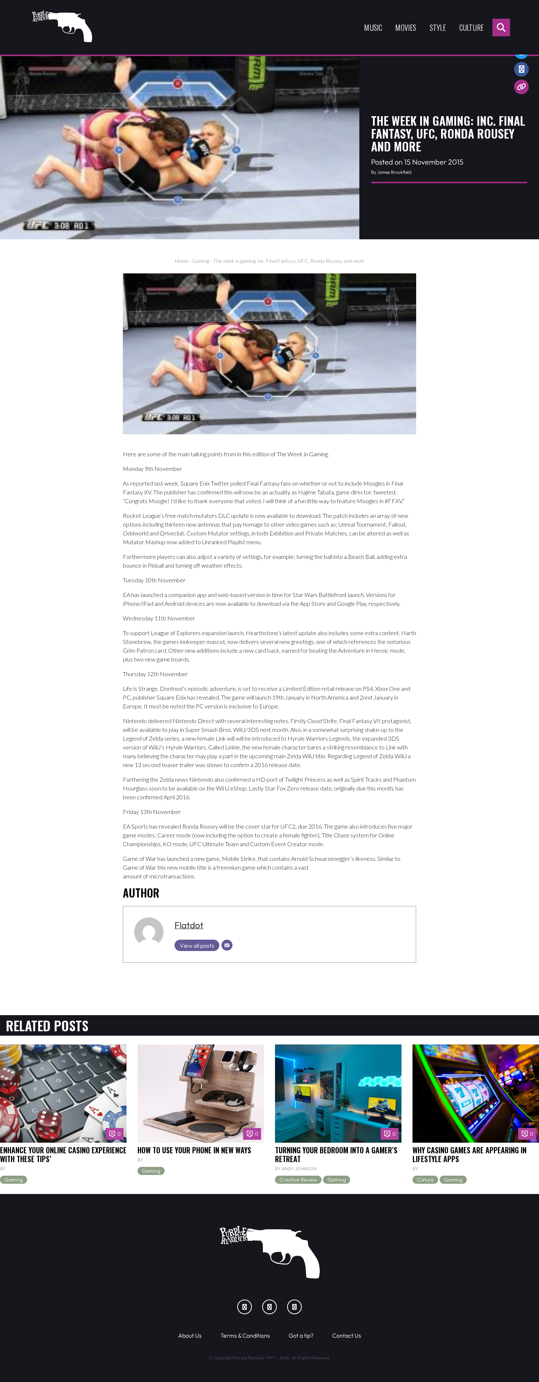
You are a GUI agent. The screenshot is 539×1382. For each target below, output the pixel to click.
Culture (471, 27)
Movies (405, 27)
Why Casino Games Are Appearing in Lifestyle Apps (469, 1154)
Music (373, 27)
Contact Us (346, 1335)
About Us (190, 1335)
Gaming (200, 261)
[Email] (226, 945)
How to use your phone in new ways (194, 1150)
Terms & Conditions (245, 1335)
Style (438, 27)
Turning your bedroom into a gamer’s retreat (336, 1154)
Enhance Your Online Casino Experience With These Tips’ (63, 1154)
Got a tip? (301, 1335)
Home (181, 261)
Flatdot (189, 925)
